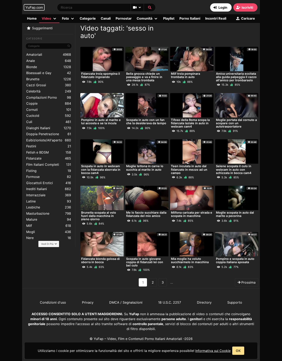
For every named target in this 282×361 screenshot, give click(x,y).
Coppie (48, 103)
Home (32, 18)
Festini (48, 146)
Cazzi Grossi (48, 85)
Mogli (48, 232)
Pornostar (124, 18)
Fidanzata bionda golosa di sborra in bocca (100, 260)
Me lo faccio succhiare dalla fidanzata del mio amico (146, 214)
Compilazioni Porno (48, 97)
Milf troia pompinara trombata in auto (185, 75)
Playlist (168, 18)
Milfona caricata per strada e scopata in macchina (191, 214)
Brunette (48, 79)
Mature (48, 219)
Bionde (48, 67)
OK (238, 351)
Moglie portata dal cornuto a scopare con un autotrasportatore (236, 123)
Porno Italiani (189, 18)
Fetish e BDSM (48, 152)
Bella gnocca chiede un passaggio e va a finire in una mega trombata (144, 77)
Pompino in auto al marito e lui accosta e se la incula (101, 121)
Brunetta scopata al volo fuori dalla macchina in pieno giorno (98, 216)
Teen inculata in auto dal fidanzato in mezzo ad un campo (189, 169)
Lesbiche (48, 207)
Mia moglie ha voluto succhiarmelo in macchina (190, 260)
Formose (48, 177)
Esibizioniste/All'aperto (48, 140)
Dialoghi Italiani (48, 128)
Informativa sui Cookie (213, 351)
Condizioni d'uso (53, 302)
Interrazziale (48, 195)
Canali (106, 18)
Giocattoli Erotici (48, 183)
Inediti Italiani (48, 189)
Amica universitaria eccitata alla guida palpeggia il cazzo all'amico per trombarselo (236, 77)
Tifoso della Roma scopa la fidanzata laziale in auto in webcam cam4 (190, 123)
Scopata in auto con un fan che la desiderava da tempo (146, 121)
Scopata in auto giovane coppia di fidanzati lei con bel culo (144, 262)
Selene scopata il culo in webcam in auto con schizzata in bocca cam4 (233, 169)
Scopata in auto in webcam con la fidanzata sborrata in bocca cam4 (100, 169)
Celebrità (48, 91)
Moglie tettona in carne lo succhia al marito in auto (144, 167)
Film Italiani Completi (48, 164)
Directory (204, 302)
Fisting (48, 171)
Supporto (234, 302)
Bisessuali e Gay (48, 73)
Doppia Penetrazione (48, 134)
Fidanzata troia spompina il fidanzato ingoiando (100, 75)
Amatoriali (48, 54)
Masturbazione (48, 213)
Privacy (88, 302)
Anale (48, 61)
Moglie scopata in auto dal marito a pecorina (235, 214)
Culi (48, 122)
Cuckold (48, 116)
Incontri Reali (215, 18)
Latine (48, 201)
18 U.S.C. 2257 (169, 302)
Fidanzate (48, 158)
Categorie (88, 18)
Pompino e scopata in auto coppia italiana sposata (235, 260)
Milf (48, 226)
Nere (48, 238)
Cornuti (48, 110)
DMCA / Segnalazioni (125, 302)
